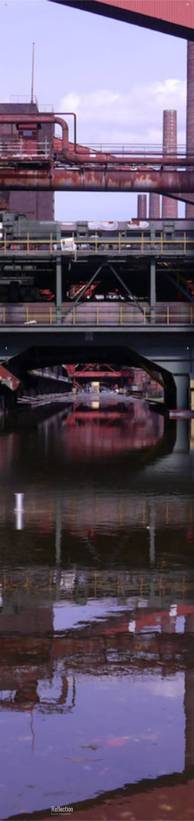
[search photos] (187, 4)
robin (56, 814)
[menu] (5, 4)
